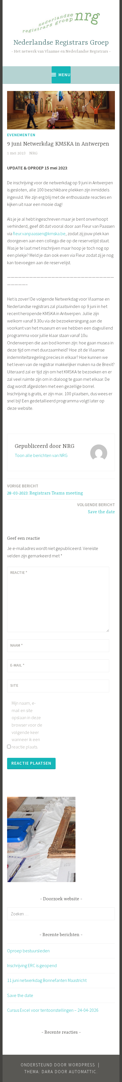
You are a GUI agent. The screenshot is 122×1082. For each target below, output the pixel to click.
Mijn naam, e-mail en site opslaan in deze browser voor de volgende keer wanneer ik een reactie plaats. (27, 725)
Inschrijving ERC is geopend (32, 965)
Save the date (96, 508)
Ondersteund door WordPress (58, 1064)
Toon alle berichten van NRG (41, 455)
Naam (16, 645)
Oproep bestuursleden (28, 950)
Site (14, 685)
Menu (64, 74)
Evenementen (21, 134)
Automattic (82, 1071)
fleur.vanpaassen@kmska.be (39, 233)
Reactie (18, 572)
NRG (33, 153)
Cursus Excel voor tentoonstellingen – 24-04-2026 (52, 1010)
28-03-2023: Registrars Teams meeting (45, 489)
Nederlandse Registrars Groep (61, 43)
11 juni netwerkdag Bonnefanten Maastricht (47, 980)
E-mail (17, 665)
